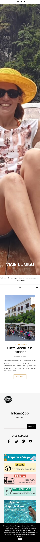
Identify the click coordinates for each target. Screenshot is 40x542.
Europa (24, 344)
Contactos (20, 417)
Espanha (16, 344)
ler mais (20, 377)
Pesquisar (31, 426)
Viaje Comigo (20, 264)
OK (20, 539)
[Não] (37, 533)
